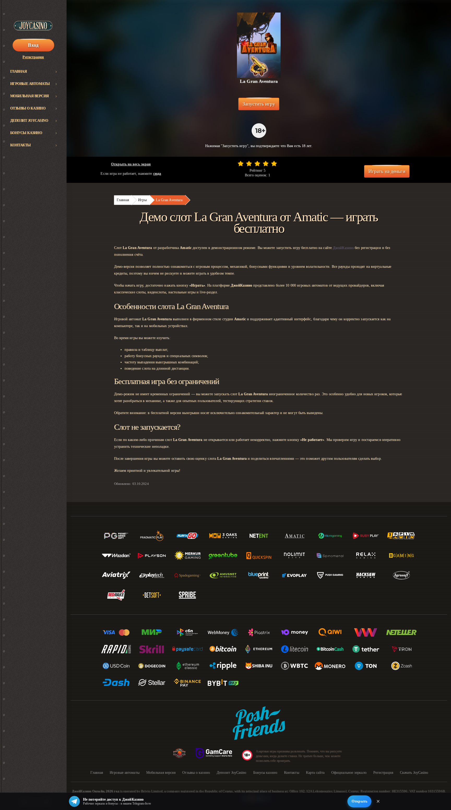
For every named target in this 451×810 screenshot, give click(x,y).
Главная (18, 71)
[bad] (241, 163)
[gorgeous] (274, 163)
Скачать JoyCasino (414, 772)
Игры (142, 200)
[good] (266, 163)
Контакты (20, 145)
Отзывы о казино (28, 108)
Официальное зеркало (348, 772)
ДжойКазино (343, 248)
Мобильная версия (29, 96)
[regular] (257, 163)
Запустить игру (258, 104)
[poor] (249, 163)
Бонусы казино (26, 133)
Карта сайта (315, 772)
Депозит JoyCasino (29, 121)
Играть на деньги (386, 171)
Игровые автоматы (30, 84)
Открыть (359, 801)
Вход (33, 45)
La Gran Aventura (169, 200)
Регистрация (33, 57)
